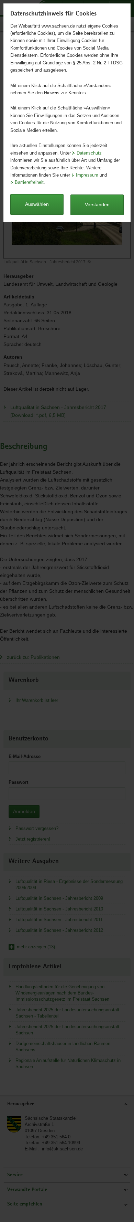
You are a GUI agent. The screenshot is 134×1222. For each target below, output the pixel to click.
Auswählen (37, 204)
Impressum (87, 175)
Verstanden (97, 204)
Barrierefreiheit (29, 182)
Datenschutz (89, 153)
